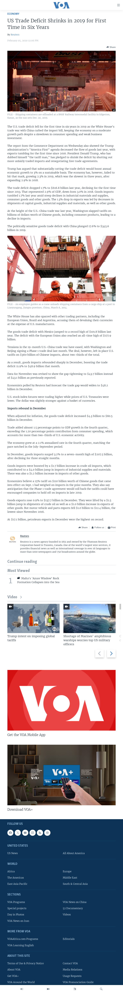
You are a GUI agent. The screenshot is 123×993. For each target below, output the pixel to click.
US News (12, 853)
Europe (67, 871)
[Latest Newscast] (22, 989)
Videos (67, 914)
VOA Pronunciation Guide (78, 982)
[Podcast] (47, 833)
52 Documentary (73, 908)
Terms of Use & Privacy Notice (25, 963)
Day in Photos (15, 914)
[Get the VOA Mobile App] (61, 700)
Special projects (16, 908)
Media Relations (72, 969)
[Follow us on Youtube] (25, 833)
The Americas (15, 877)
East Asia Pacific (17, 884)
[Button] (111, 47)
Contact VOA (70, 963)
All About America (74, 853)
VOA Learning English (20, 945)
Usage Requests (72, 976)
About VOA (13, 969)
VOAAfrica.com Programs (22, 939)
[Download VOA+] (61, 775)
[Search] (101, 989)
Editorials (69, 939)
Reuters (15, 34)
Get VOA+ (13, 976)
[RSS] (40, 833)
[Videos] (48, 989)
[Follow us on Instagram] (32, 833)
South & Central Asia (75, 884)
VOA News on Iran (18, 920)
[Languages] (75, 989)
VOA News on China (74, 902)
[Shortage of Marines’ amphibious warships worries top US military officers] (89, 618)
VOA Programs (16, 902)
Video (12, 597)
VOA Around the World (21, 982)
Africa (11, 871)
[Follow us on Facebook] (10, 833)
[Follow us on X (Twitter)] (18, 833)
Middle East (70, 877)
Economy (13, 14)
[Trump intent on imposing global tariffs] (33, 618)
